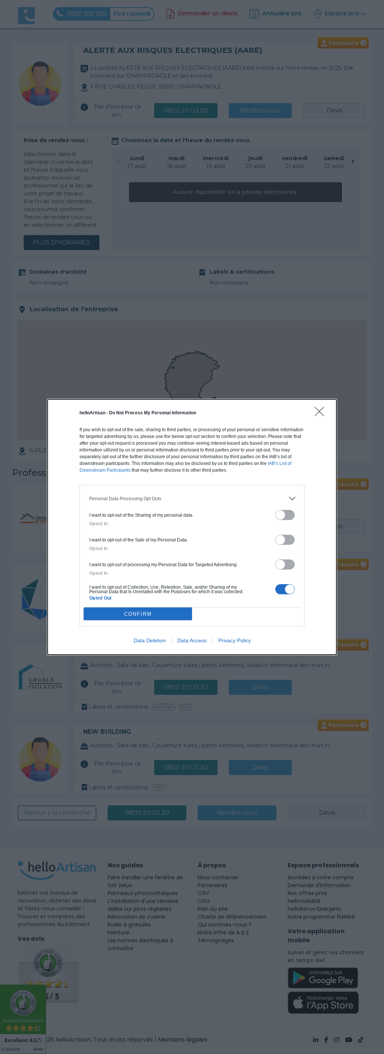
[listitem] (192, 498)
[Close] (322, 414)
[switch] (285, 515)
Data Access (192, 640)
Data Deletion (150, 640)
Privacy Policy (234, 640)
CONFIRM (138, 614)
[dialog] (192, 527)
